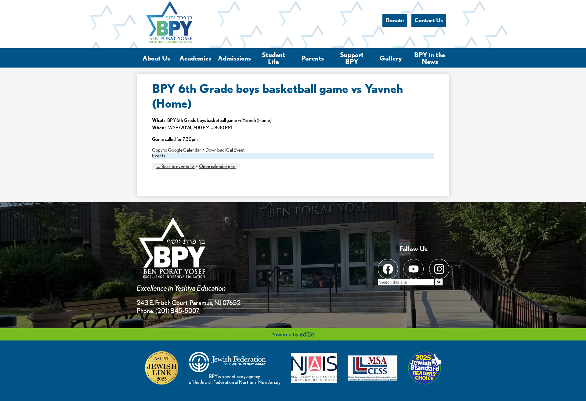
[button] (156, 57)
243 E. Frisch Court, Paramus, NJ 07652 (189, 303)
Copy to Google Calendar (176, 150)
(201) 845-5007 (177, 311)
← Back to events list (175, 166)
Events (158, 156)
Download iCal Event (225, 150)
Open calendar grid (217, 166)
